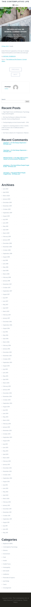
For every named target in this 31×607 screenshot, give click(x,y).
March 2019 (6, 233)
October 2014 (6, 400)
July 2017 (5, 298)
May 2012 (5, 491)
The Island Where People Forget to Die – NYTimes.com (16, 165)
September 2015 (7, 362)
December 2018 (7, 243)
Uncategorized (7, 588)
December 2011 (7, 509)
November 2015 (7, 355)
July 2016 (5, 332)
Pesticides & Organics (9, 577)
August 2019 (6, 216)
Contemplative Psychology (10, 547)
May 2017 (5, 304)
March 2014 (6, 420)
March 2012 (6, 498)
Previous (15, 69)
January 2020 (6, 199)
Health (11, 46)
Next (15, 74)
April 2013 (5, 454)
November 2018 (7, 246)
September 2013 (7, 437)
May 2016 (5, 335)
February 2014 (7, 423)
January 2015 (6, 389)
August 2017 (6, 294)
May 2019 (5, 226)
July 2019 (5, 219)
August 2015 (6, 366)
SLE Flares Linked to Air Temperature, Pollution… (16, 133)
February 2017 (7, 315)
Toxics (4, 584)
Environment (6, 554)
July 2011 (5, 526)
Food (4, 557)
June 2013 (5, 447)
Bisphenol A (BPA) (8, 543)
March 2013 (6, 457)
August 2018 (6, 257)
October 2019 (6, 209)
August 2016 (6, 328)
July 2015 (5, 369)
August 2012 (6, 481)
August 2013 (6, 440)
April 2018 (5, 270)
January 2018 (6, 280)
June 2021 (5, 189)
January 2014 (6, 427)
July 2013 (5, 444)
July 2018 (5, 260)
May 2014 (5, 417)
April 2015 (5, 379)
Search (3, 99)
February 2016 (7, 345)
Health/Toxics (7, 564)
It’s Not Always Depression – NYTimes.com (15, 143)
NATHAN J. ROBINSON (9, 56)
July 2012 (5, 485)
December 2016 (7, 321)
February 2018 (7, 277)
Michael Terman (7, 157)
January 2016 (6, 349)
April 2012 (5, 495)
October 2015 (6, 359)
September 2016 (7, 325)
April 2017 (5, 308)
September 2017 (7, 291)
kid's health (6, 571)
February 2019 (7, 236)
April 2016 (5, 338)
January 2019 (6, 240)
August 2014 (6, 406)
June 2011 (5, 529)
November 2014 (7, 396)
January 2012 (6, 505)
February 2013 (7, 461)
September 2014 (7, 403)
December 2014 (7, 393)
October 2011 (6, 515)
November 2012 (7, 471)
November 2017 (7, 284)
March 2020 (6, 195)
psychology (6, 581)
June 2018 (5, 263)
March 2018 (6, 274)
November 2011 (7, 512)
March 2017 (6, 311)
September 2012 (7, 478)
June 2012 (5, 488)
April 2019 (5, 229)
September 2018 (7, 253)
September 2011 (7, 519)
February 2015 (7, 386)
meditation (6, 574)
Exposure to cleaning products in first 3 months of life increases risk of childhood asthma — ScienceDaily (15, 127)
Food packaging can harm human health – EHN (16, 122)
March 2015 (6, 383)
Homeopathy (6, 567)
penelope (8, 86)
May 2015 (5, 376)
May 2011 (5, 532)
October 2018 (6, 250)
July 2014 (5, 410)
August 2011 (6, 522)
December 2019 (7, 202)
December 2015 (7, 352)
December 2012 (7, 468)
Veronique (6, 150)
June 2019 (5, 223)
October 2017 (6, 287)
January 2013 (6, 464)
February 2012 (7, 502)
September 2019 (7, 212)
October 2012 (6, 474)
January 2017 (6, 318)
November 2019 (7, 206)
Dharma (5, 550)
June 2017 (5, 301)
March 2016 (6, 342)
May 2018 (5, 267)
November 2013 (7, 430)
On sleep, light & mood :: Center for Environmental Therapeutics (16, 158)
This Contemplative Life (15, 1)
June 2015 (5, 372)
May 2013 (5, 451)
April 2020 (6, 192)
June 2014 (5, 413)
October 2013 (6, 434)
